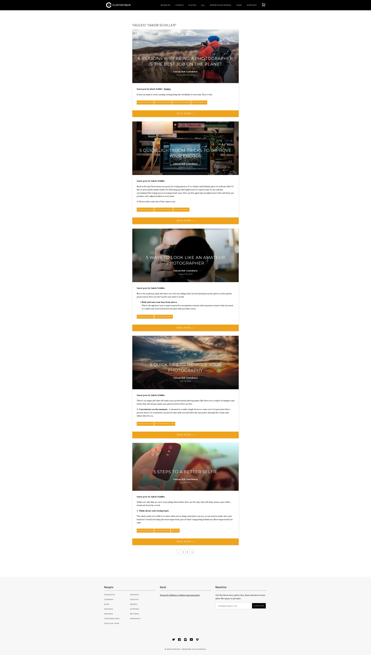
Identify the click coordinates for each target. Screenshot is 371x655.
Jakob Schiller (145, 102)
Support (252, 5)
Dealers (108, 609)
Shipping (134, 609)
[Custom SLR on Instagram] (185, 640)
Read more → (185, 113)
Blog (107, 604)
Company (109, 599)
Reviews (108, 614)
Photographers (181, 102)
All (203, 5)
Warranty (135, 619)
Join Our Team (111, 623)
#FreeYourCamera (220, 5)
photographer (163, 102)
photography (199, 102)
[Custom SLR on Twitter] (173, 640)
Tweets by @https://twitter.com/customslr (180, 595)
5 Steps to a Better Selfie (185, 471)
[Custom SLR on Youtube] (191, 640)
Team (239, 5)
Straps (180, 5)
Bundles (166, 5)
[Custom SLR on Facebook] (179, 640)
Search (134, 604)
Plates (192, 5)
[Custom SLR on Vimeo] (197, 640)
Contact (134, 599)
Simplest (176, 649)
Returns (134, 614)
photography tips (164, 424)
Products (109, 595)
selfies (175, 530)
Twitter (167, 89)
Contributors (111, 619)
